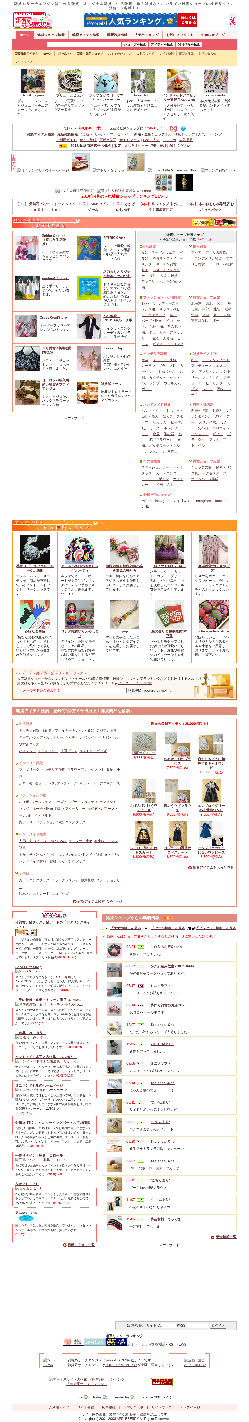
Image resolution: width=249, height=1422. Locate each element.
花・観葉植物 (84, 880)
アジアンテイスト (216, 360)
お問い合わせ (207, 53)
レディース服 (168, 303)
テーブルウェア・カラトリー (41, 737)
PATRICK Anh (114, 238)
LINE (145, 506)
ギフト (218, 434)
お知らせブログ (213, 35)
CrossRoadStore (53, 317)
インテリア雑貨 (155, 354)
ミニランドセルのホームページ (39, 1085)
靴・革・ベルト (40, 815)
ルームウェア (41, 802)
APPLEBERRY (128, 1419)
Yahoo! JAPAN (116, 1360)
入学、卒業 (207, 422)
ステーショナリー (155, 467)
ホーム (25, 35)
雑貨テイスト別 (205, 354)
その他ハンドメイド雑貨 (84, 854)
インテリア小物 (165, 360)
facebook (222, 501)
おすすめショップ (120, 53)
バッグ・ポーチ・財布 (36, 808)
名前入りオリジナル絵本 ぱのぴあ (117, 274)
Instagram (203, 501)
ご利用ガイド (145, 53)
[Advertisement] (74, 450)
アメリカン (207, 371)
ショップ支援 (201, 467)
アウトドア (217, 439)
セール (99, 134)
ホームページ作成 (204, 479)
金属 (156, 434)
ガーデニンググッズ (34, 880)
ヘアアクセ (108, 802)
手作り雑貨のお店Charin (170, 1005)
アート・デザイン (155, 479)
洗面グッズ (68, 751)
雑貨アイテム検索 (85, 35)
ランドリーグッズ (93, 751)
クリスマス (199, 434)
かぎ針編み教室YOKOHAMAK (174, 966)
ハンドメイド (152, 411)
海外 (216, 321)
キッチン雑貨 (166, 264)
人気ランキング (147, 35)
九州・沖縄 (222, 315)
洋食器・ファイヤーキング (61, 730)
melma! (166, 690)
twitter (146, 501)
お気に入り (151, 140)
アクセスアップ (214, 473)
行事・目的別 (203, 404)
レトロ (207, 389)
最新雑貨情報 (117, 35)
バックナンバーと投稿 (135, 683)
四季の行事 (199, 411)
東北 (209, 303)
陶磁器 (169, 434)
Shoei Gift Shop (28, 967)
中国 (194, 315)
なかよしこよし (27, 1184)
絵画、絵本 (164, 484)
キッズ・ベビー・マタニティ (75, 802)
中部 (205, 309)
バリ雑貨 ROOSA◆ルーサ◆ (117, 318)
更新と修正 (186, 53)
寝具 (152, 276)
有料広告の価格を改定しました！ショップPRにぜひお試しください (138, 146)
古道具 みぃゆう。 (30, 1033)
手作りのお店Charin (166, 947)
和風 (194, 360)
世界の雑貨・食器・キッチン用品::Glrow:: (48, 1000)
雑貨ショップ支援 (206, 461)
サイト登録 (166, 53)
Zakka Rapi (113, 348)
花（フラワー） (161, 439)
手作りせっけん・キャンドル (41, 854)
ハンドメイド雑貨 (156, 404)
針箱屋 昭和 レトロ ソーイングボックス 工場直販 (53, 1123)
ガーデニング (166, 473)
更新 (85, 134)
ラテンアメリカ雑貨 (206, 258)
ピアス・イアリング (168, 344)
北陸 (216, 309)
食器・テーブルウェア (159, 252)
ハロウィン (221, 428)
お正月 (218, 411)
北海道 (196, 303)
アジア (196, 252)
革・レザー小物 (80, 841)
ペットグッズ (62, 880)
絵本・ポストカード (34, 894)
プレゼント (118, 134)
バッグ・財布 (152, 321)
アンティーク (201, 366)
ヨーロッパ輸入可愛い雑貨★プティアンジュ (55, 384)
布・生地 (111, 854)
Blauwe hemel (26, 1212)
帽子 (173, 315)
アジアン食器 (106, 730)
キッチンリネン (77, 737)
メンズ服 (148, 309)
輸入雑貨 (199, 246)
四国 (205, 315)
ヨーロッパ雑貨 (221, 264)
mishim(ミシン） (55, 278)
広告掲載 (186, 140)
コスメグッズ (75, 822)
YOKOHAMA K (162, 1044)
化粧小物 (156, 326)
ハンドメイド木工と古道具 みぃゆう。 (46, 1057)
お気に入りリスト (180, 35)
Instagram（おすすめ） (173, 501)
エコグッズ (60, 894)
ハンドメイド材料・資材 (37, 861)
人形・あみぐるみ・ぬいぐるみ (43, 841)
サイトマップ (23, 61)
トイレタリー (48, 751)
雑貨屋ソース (111, 384)
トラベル (198, 445)
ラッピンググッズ (72, 861)
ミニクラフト (161, 986)
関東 (220, 303)
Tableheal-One (163, 1024)
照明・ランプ (45, 783)
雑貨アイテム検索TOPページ (100, 901)
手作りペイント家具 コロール (39, 1155)
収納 (145, 270)
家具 (145, 360)
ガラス (154, 428)
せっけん (159, 422)
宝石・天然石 (163, 338)
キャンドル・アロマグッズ (99, 783)
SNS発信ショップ (156, 494)
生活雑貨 (149, 246)
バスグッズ (27, 751)
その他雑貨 (151, 461)
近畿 (228, 309)
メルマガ (169, 140)
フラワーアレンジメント (86, 770)
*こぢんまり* (160, 1102)
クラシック (210, 377)
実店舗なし (199, 321)
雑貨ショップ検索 (51, 35)
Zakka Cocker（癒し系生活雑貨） (54, 240)
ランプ (154, 383)
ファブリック (29, 770)
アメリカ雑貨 (216, 252)
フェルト (156, 451)
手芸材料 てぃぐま (166, 1219)
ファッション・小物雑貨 (162, 297)
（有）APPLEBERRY (121, 1365)
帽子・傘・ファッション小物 (41, 822)
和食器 (89, 730)
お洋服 (24, 802)
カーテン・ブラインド (159, 366)
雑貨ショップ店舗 (206, 297)
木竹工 (172, 451)
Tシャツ (148, 303)
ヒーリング (214, 383)
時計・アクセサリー (70, 808)
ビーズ (176, 422)
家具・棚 (26, 783)
